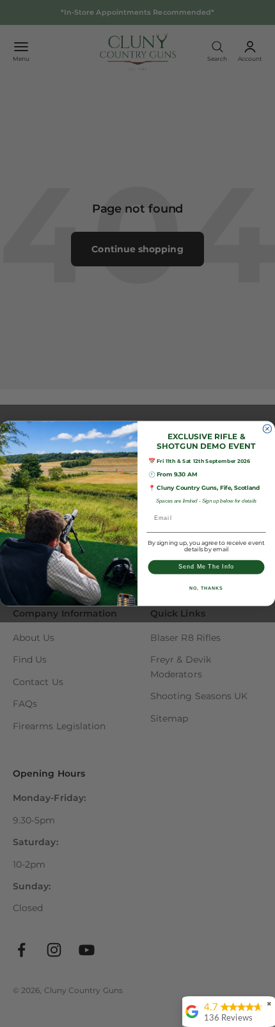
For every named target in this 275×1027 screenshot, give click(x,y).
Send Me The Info (206, 567)
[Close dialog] (267, 429)
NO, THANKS (206, 588)
